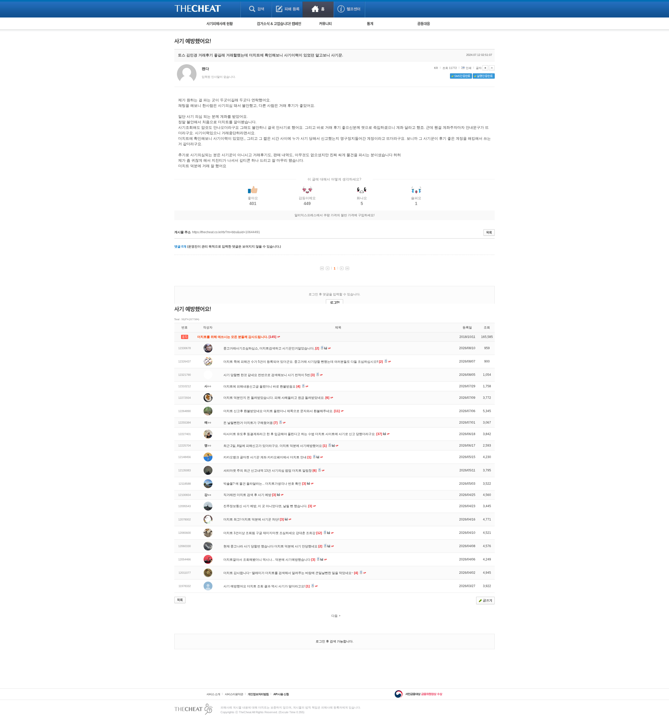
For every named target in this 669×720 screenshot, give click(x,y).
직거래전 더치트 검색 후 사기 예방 (249, 495)
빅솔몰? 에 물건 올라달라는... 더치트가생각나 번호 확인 (264, 483)
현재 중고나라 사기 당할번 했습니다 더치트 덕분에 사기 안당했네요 (272, 546)
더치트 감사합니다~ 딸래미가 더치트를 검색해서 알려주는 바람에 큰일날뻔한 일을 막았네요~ (290, 573)
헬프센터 (349, 8)
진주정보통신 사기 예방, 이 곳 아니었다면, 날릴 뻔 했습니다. (267, 506)
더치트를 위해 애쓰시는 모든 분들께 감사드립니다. (237, 337)
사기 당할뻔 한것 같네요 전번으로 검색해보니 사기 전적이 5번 (269, 375)
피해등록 (287, 8)
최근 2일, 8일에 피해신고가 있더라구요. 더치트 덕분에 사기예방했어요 (275, 446)
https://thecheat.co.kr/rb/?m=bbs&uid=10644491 (226, 232)
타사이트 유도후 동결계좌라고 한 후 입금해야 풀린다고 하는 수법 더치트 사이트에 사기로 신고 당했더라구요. (302, 434)
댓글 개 (180, 246)
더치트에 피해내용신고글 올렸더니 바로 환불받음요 (261, 386)
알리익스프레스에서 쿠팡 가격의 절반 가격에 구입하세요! (334, 215)
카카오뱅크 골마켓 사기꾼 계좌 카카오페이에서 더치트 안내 (267, 457)
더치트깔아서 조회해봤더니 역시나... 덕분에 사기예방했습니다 (269, 559)
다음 (334, 616)
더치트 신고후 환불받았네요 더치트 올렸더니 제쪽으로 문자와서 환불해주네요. (281, 411)
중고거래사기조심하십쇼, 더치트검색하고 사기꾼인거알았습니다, (271, 348)
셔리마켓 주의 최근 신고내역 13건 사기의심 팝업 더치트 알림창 (269, 470)
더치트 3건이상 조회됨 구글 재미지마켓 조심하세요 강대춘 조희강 (272, 533)
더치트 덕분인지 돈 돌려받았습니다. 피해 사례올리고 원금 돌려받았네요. (276, 398)
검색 (256, 8)
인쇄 (468, 67)
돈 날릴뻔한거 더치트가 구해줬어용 (250, 423)
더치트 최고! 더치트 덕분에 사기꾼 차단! (253, 519)
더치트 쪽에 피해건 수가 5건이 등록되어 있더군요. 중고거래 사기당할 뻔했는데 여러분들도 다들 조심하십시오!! (303, 362)
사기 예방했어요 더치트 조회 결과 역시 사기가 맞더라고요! (266, 586)
